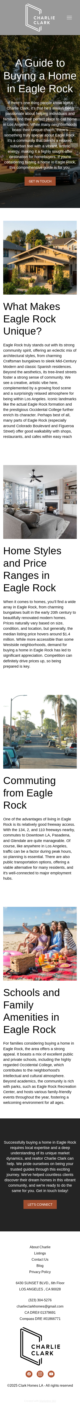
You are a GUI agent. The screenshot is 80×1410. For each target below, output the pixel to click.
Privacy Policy (40, 1272)
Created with (40, 1401)
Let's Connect (40, 1204)
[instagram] (40, 1374)
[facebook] (29, 1374)
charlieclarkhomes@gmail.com (40, 1306)
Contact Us (40, 1259)
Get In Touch (40, 181)
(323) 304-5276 (40, 1300)
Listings (40, 1253)
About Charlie (40, 1247)
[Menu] (69, 17)
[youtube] (51, 1374)
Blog (40, 1266)
